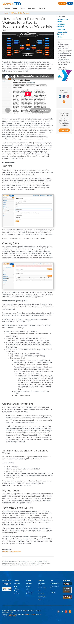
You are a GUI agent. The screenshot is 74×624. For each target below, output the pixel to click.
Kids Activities (42, 597)
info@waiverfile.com (29, 614)
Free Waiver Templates (29, 593)
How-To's (61, 29)
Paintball (41, 594)
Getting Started (54, 583)
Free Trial (62, 3)
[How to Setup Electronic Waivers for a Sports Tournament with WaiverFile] (28, 45)
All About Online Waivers (20, 13)
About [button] (22, 8)
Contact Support (52, 592)
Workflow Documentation (11, 552)
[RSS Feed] (70, 611)
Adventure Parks (41, 584)
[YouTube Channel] (66, 611)
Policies (10, 614)
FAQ (27, 589)
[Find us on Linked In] (62, 611)
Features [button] (7, 8)
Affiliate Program (16, 590)
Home (6, 13)
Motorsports (42, 591)
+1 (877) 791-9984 (12, 616)
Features (29, 583)
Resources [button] (31, 8)
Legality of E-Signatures (62, 33)
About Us (17, 583)
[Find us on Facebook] (58, 611)
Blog (15, 586)
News (60, 37)
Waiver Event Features (54, 587)
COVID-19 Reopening (60, 25)
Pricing (15, 8)
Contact (42, 8)
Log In (70, 3)
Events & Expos (42, 588)
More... (40, 600)
